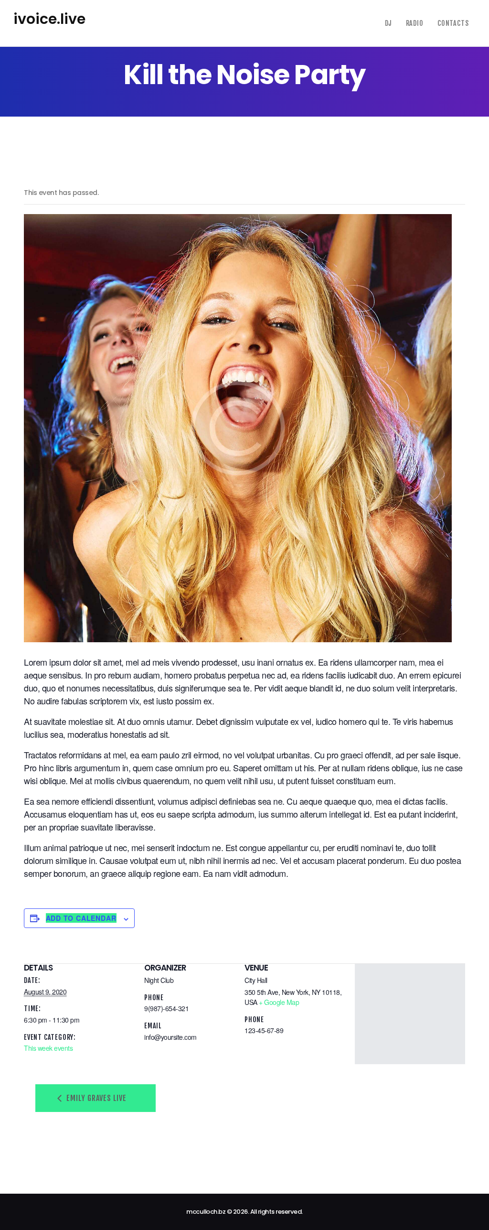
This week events (48, 1048)
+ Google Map (279, 1002)
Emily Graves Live (95, 1098)
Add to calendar (81, 918)
